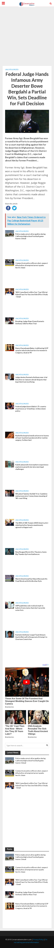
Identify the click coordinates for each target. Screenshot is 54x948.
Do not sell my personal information (30, 941)
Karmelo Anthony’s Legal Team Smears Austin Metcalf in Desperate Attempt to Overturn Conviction (31, 637)
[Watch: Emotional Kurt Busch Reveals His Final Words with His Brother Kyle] (9, 578)
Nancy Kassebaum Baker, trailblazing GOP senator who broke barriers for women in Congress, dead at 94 (31, 350)
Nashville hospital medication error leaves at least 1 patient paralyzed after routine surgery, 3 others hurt (32, 438)
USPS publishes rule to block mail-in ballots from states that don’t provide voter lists (30, 608)
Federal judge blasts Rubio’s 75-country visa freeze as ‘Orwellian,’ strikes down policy (30, 409)
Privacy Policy (38, 939)
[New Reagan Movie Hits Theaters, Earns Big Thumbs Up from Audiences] (9, 551)
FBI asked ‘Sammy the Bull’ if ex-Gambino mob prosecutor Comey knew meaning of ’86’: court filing (31, 496)
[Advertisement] (27, 36)
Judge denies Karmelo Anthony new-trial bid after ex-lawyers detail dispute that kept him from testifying (31, 379)
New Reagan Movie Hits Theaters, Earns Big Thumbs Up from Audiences (31, 553)
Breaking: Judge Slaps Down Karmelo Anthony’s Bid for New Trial (29, 322)
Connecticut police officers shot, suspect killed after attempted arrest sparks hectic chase (31, 265)
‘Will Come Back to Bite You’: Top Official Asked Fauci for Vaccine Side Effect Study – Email (31, 294)
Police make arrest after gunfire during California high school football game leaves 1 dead (30, 236)
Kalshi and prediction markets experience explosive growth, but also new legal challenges (31, 467)
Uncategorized (11, 69)
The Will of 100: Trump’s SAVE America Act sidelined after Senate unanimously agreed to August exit (31, 525)
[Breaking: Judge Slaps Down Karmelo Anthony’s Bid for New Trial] (9, 320)
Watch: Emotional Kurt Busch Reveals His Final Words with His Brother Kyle (31, 580)
